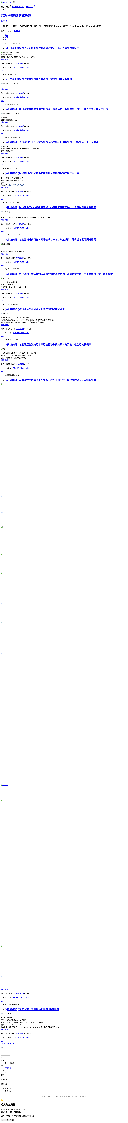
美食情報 (17, 31)
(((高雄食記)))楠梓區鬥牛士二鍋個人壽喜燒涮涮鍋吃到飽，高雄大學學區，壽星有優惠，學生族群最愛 (59, 274)
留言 (22, 63)
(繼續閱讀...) (5, 59)
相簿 (6, 35)
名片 (6, 39)
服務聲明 (83, 1096)
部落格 (7, 37)
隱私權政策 (75, 1096)
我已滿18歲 (5, 1120)
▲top (2, 71)
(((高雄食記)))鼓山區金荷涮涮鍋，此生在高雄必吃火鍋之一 (36, 309)
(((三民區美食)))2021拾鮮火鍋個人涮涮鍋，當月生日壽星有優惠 (38, 79)
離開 (11, 1120)
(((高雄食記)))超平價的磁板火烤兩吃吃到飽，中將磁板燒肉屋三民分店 (42, 173)
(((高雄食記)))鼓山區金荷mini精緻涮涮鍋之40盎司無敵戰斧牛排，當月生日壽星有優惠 (50, 207)
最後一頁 (11, 1043)
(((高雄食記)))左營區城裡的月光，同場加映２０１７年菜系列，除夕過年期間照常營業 (50, 239)
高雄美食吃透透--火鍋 (21, 67)
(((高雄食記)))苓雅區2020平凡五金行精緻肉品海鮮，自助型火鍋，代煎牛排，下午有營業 (51, 142)
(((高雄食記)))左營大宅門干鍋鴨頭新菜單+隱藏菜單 (32, 1009)
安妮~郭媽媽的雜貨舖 (16, 15)
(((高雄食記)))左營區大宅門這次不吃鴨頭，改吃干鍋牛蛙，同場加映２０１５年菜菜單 (50, 380)
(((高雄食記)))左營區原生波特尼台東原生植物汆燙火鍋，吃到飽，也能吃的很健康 (48, 344)
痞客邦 (18, 63)
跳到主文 (4, 21)
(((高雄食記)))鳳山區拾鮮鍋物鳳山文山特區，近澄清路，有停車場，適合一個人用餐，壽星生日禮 (56, 109)
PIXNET (49, 1096)
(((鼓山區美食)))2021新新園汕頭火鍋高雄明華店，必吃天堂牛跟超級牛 (42, 48)
